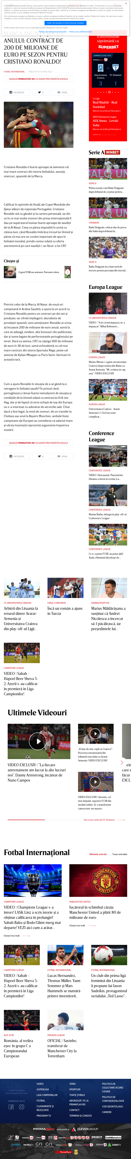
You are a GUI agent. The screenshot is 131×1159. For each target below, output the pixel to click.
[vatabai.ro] (76, 1152)
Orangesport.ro (100, 602)
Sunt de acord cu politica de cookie (65, 23)
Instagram (21, 1107)
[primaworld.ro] (101, 1144)
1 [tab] (97, 92)
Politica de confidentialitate (80, 31)
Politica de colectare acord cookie (112, 1087)
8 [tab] (118, 92)
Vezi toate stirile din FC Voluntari (99, 819)
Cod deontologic (112, 1106)
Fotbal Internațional (14, 71)
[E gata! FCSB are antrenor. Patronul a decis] (10, 272)
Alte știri (9, 1035)
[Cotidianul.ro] (113, 1137)
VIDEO (40, 1083)
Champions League (14, 668)
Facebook (11, 1107)
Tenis (72, 1083)
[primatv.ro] (11, 1137)
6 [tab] (112, 92)
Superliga (43, 1089)
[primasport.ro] (74, 1137)
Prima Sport (44, 1129)
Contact (74, 1109)
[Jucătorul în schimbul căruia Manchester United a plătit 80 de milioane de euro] (98, 880)
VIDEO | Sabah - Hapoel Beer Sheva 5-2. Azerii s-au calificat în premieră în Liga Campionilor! (21, 683)
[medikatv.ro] (28, 1144)
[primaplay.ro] (53, 1138)
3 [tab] (103, 92)
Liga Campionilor (47, 1094)
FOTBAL (41, 1100)
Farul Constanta (56, 602)
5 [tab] (109, 92)
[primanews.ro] (41, 1138)
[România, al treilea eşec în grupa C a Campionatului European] (22, 1020)
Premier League (56, 1035)
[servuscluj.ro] (63, 1151)
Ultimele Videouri (37, 712)
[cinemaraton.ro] (39, 1144)
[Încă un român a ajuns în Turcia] (65, 588)
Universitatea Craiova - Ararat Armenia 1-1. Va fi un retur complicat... (104, 412)
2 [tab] (100, 92)
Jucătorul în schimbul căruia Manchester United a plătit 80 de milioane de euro (95, 912)
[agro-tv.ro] (114, 1145)
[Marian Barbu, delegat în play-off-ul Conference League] (108, 495)
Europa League (97, 357)
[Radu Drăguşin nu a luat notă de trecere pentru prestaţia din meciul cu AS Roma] (108, 247)
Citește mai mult (12, 935)
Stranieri (94, 222)
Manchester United (80, 901)
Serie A (92, 183)
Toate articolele (119, 854)
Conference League (100, 470)
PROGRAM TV (44, 1115)
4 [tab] (106, 92)
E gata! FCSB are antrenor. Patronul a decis (39, 272)
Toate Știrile (77, 1094)
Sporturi (74, 1089)
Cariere (107, 1112)
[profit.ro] (97, 1137)
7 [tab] (115, 92)
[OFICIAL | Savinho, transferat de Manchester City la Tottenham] (65, 1020)
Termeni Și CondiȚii (80, 1115)
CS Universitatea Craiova (102, 317)
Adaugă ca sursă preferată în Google (38, 78)
